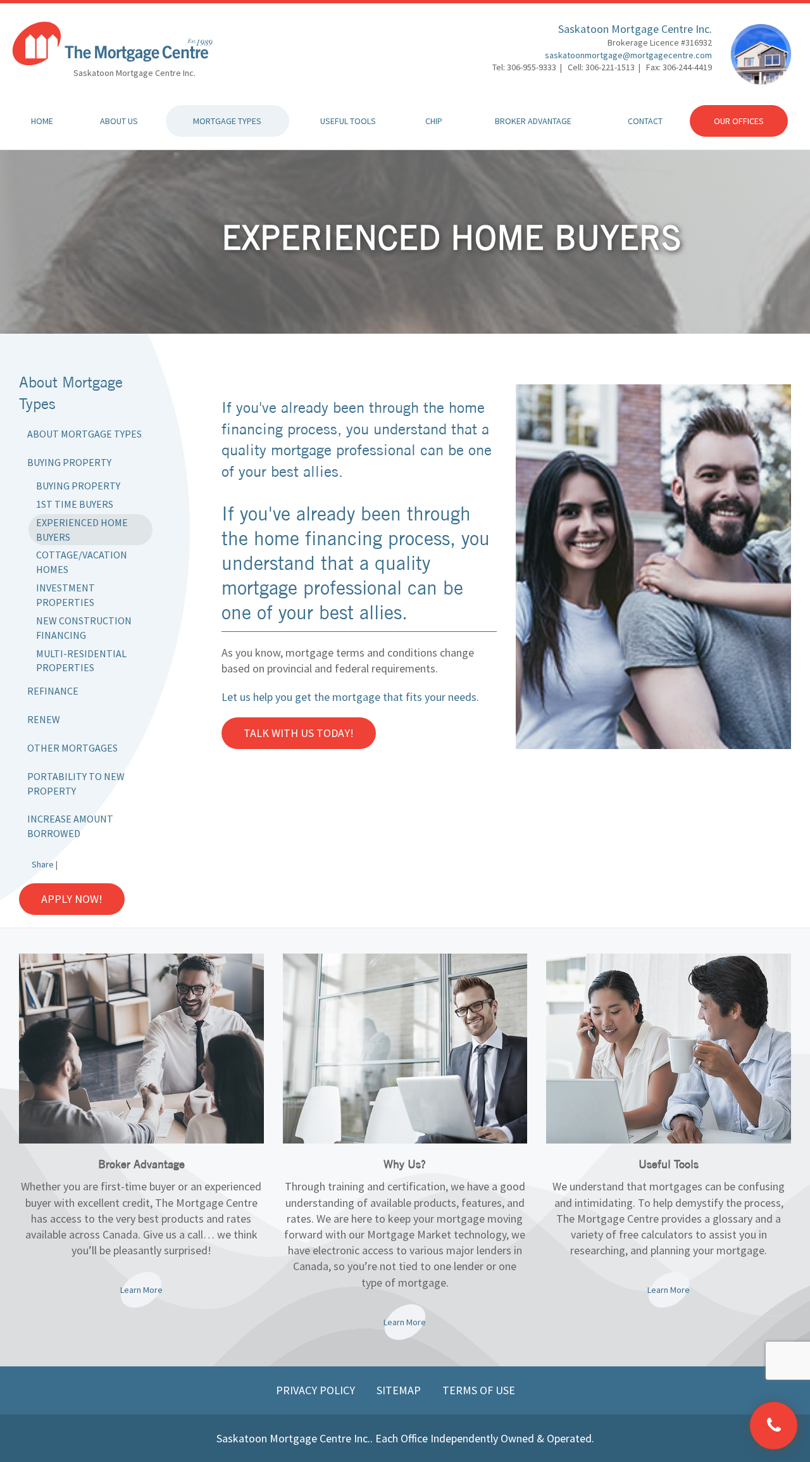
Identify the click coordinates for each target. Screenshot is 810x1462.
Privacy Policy (317, 1390)
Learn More (141, 1289)
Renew (43, 719)
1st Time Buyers (74, 504)
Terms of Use (478, 1390)
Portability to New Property (76, 783)
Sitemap (400, 1390)
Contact (645, 121)
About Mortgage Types (84, 433)
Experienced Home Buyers (82, 529)
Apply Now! (72, 899)
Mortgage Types (227, 121)
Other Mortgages (72, 747)
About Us (119, 121)
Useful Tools (348, 121)
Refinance (52, 690)
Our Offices (739, 121)
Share (43, 864)
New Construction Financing (84, 627)
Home (42, 121)
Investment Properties (65, 594)
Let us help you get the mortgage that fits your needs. (350, 697)
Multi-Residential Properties (81, 660)
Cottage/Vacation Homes (81, 562)
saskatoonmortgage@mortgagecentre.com (628, 55)
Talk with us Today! (299, 733)
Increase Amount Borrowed (70, 826)
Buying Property (69, 462)
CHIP (433, 121)
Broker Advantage (533, 121)
